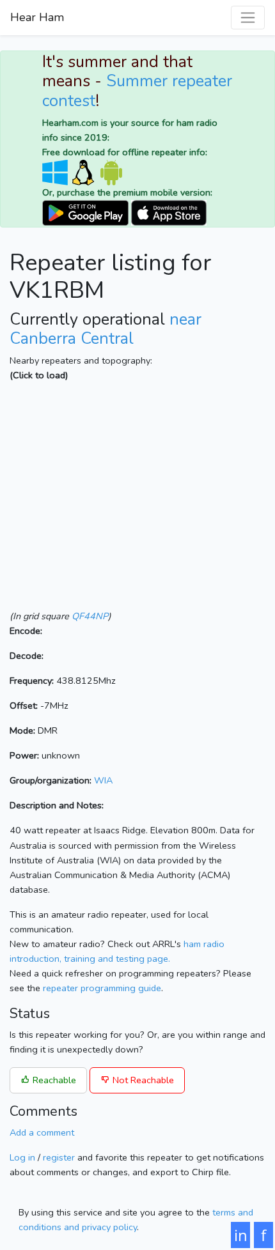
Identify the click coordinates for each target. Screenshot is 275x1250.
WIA (103, 780)
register (59, 1157)
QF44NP (90, 616)
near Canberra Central (105, 329)
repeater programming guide (102, 988)
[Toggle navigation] (248, 17)
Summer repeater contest (137, 90)
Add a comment (42, 1132)
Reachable (53, 1080)
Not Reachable (142, 1080)
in (241, 1235)
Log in (22, 1157)
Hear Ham (37, 17)
